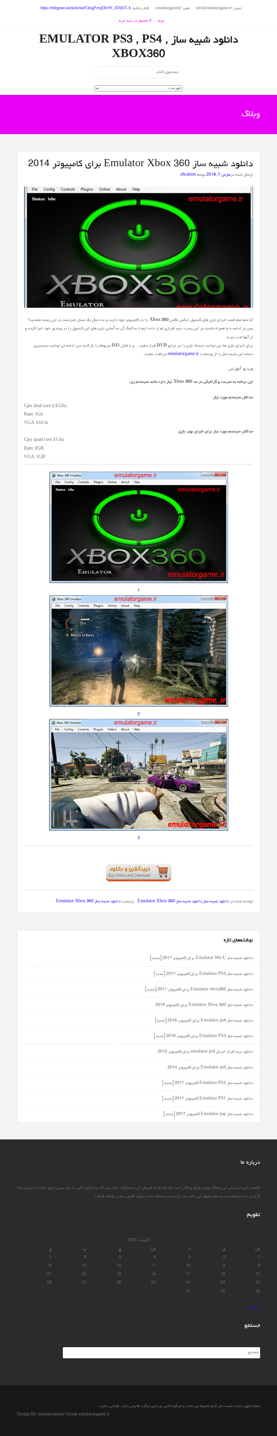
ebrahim (188, 175)
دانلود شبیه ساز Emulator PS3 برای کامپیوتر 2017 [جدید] (203, 974)
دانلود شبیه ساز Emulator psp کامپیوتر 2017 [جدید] (208, 1114)
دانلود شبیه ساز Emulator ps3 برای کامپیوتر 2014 (210, 1067)
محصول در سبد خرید (134, 21)
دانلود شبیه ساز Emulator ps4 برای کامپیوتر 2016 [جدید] (204, 1020)
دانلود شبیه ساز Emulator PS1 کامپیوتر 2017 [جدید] (207, 1099)
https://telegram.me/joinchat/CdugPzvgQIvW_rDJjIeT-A (86, 8)
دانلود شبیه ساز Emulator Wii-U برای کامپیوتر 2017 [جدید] (201, 958)
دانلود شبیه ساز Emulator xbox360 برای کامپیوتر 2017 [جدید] (199, 989)
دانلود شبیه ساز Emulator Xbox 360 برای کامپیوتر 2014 (204, 1005)
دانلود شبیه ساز (216, 901)
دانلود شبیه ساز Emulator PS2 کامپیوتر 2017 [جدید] (207, 1083)
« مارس (254, 1307)
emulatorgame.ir (183, 354)
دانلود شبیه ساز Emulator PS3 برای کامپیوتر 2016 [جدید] (203, 1036)
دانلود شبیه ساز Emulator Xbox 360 (169, 901)
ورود (160, 21)
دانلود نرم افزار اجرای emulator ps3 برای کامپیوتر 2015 (205, 1052)
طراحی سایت (109, 1406)
